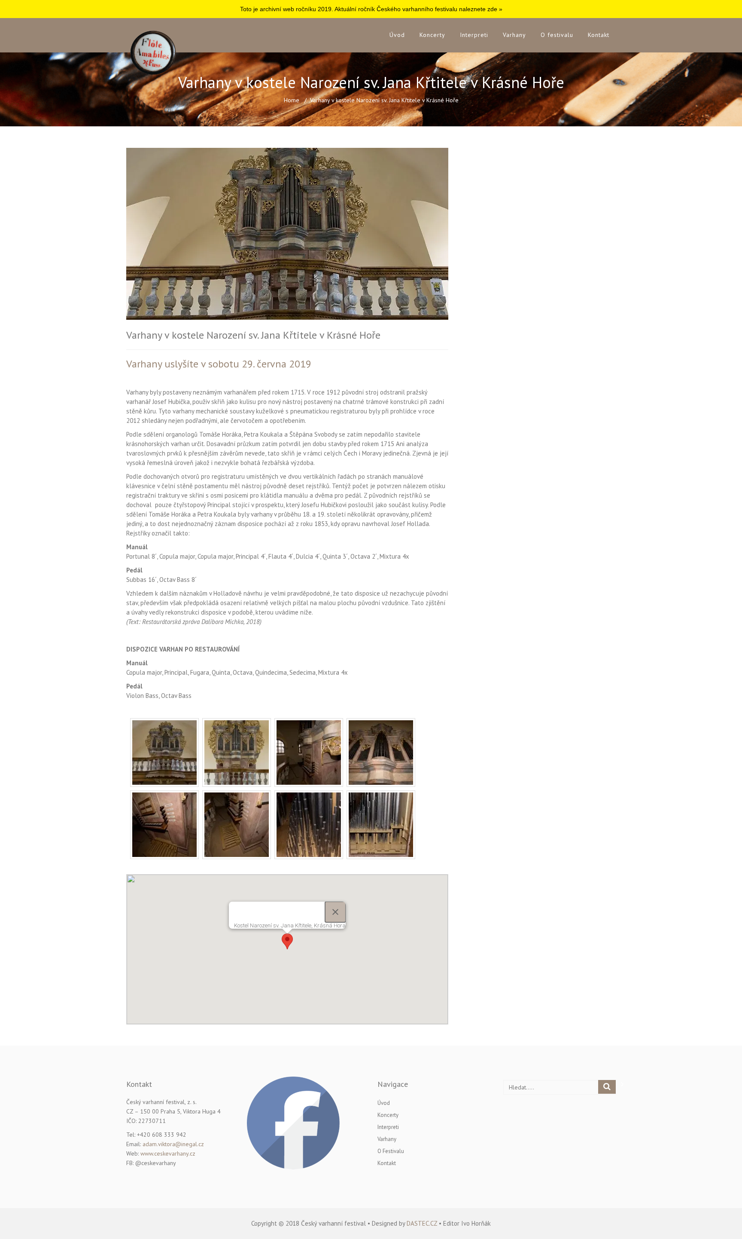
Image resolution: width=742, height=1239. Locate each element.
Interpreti (474, 35)
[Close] (335, 912)
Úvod (397, 35)
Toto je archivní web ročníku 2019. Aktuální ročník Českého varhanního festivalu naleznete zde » (371, 9)
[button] (287, 941)
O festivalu (557, 35)
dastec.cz (422, 1223)
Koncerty (432, 35)
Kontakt (598, 35)
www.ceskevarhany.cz (167, 1153)
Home (291, 100)
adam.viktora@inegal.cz (173, 1144)
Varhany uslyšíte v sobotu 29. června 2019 (218, 363)
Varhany (514, 35)
